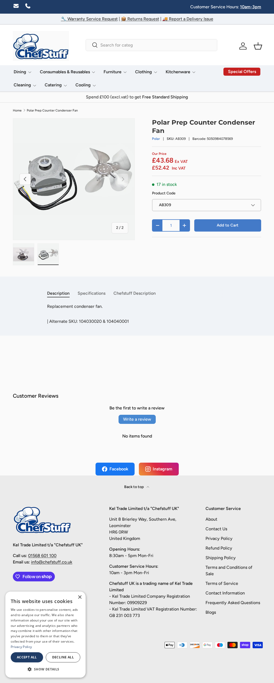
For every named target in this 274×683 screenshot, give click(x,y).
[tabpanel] (137, 306)
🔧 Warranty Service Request (89, 18)
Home (17, 110)
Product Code (164, 193)
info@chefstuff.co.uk (51, 562)
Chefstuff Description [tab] (134, 293)
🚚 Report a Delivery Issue (187, 18)
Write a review (137, 419)
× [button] (80, 597)
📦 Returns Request (140, 18)
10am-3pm (250, 6)
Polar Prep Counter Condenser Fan (52, 110)
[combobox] (151, 45)
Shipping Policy (221, 557)
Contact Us (216, 528)
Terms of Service (222, 583)
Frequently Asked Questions (233, 602)
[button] (258, 46)
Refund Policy (219, 548)
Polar (156, 139)
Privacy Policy (219, 538)
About (211, 519)
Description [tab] (58, 293)
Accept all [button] (27, 657)
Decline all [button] (63, 657)
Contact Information (225, 593)
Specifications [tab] (91, 293)
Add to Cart (227, 225)
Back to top (134, 487)
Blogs (211, 612)
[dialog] (45, 635)
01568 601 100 (42, 555)
